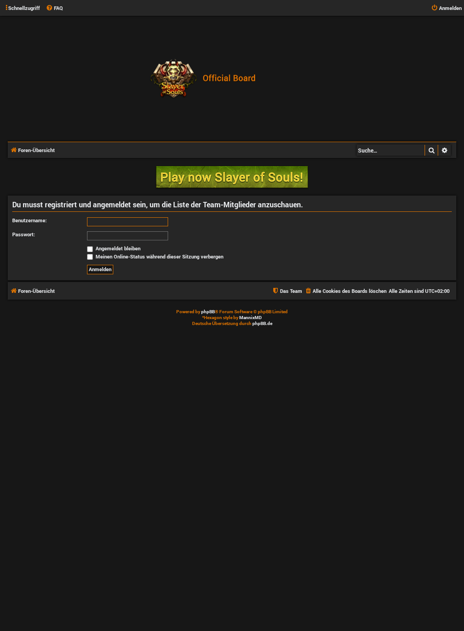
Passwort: (23, 234)
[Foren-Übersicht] (205, 78)
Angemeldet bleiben (117, 248)
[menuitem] (54, 8)
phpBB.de (262, 323)
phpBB (208, 312)
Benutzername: (29, 220)
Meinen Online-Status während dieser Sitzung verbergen (158, 256)
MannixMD (250, 317)
